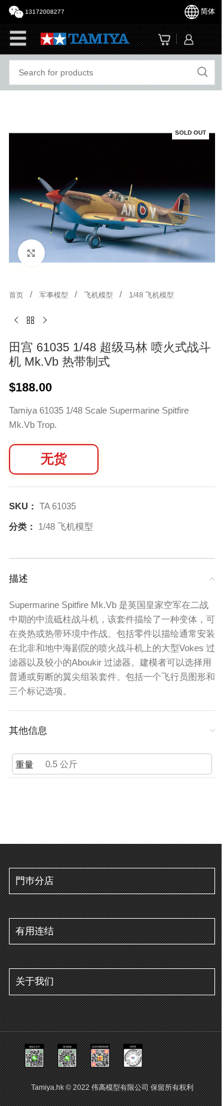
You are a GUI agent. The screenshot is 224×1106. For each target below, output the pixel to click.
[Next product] (45, 321)
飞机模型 (99, 295)
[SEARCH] (202, 72)
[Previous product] (16, 321)
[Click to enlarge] (31, 252)
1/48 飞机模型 (151, 295)
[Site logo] (85, 38)
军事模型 (54, 295)
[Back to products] (30, 321)
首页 (17, 295)
